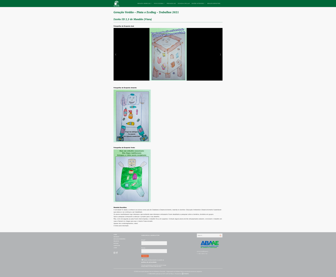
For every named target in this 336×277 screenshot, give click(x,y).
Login (115, 247)
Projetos (116, 241)
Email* (143, 240)
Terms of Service (154, 266)
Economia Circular (184, 3)
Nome (143, 248)
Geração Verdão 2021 (144, 3)
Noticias (116, 243)
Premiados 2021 (171, 3)
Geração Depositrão (213, 3)
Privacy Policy (144, 266)
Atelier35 (186, 273)
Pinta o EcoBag (158, 3)
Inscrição (116, 236)
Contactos (117, 245)
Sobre (115, 234)
